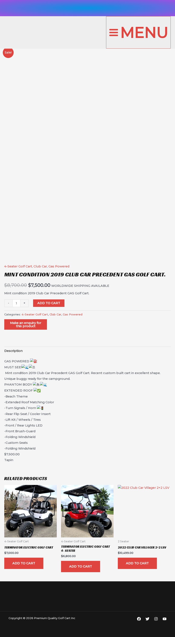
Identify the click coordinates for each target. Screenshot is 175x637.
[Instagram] (156, 619)
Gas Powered (58, 266)
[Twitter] (147, 619)
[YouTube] (164, 619)
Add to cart (48, 303)
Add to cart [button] (23, 563)
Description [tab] (13, 351)
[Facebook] (139, 619)
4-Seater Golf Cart (18, 266)
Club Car (40, 266)
